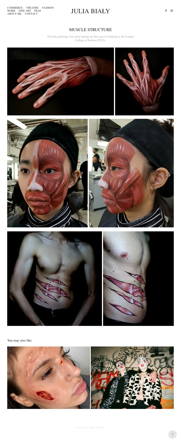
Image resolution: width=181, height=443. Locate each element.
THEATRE (32, 7)
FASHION (48, 7)
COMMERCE (15, 7)
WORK (11, 10)
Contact (31, 13)
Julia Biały (90, 10)
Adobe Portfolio (97, 427)
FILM (37, 10)
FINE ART (25, 10)
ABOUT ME (14, 13)
